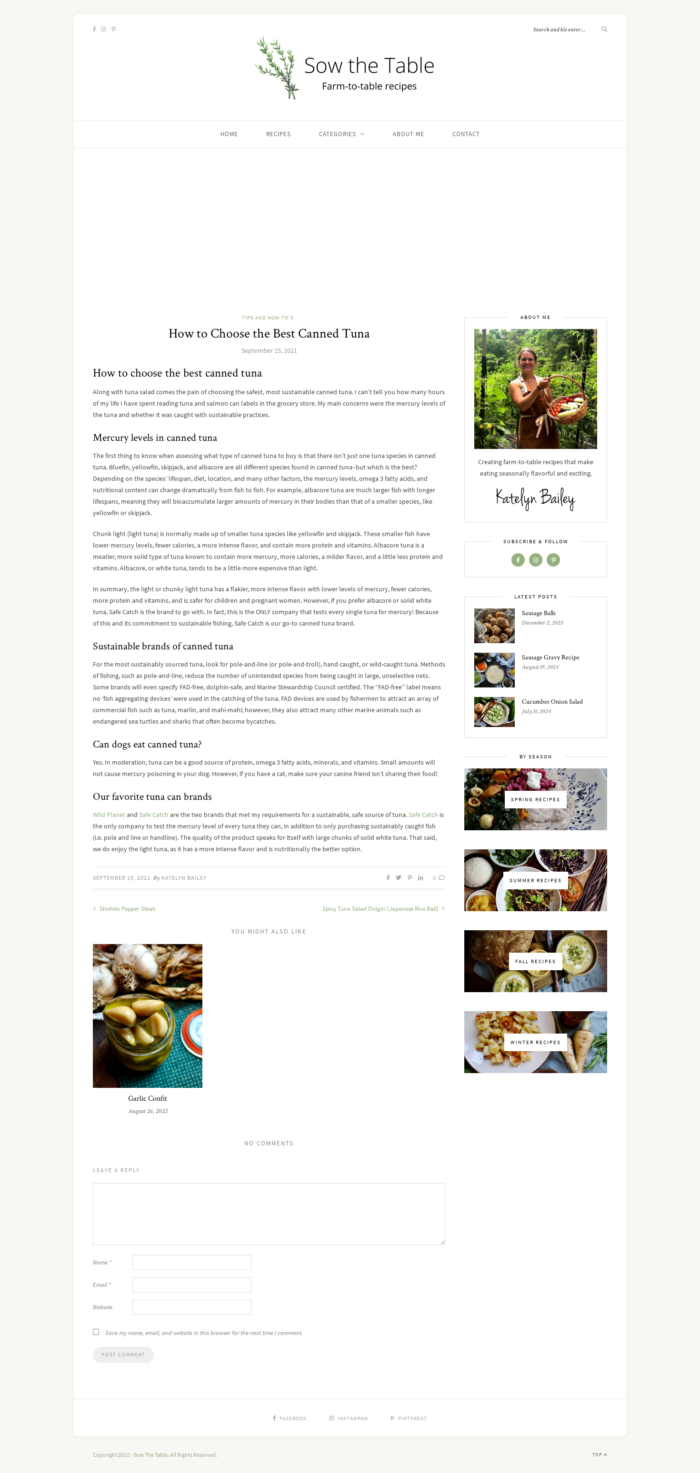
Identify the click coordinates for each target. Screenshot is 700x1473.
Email (102, 1285)
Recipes (278, 134)
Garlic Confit (147, 1098)
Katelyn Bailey (184, 877)
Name (102, 1262)
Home (229, 134)
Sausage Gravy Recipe (551, 657)
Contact (466, 134)
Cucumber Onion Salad (552, 701)
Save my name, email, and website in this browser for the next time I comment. (204, 1333)
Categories (337, 134)
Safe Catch (154, 814)
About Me (408, 134)
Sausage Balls (539, 612)
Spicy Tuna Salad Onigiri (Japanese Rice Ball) (381, 909)
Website (102, 1307)
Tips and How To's (268, 317)
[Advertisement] (350, 241)
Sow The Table (150, 1454)
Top (598, 1455)
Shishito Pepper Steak (126, 909)
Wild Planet (109, 814)
